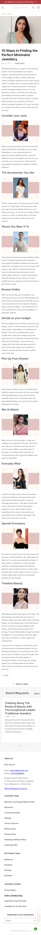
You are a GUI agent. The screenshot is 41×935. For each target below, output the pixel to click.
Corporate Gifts (10, 845)
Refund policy (10, 829)
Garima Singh (20, 63)
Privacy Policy (10, 834)
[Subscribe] (34, 920)
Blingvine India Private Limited (22, 930)
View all (36, 693)
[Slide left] (15, 745)
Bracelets (8, 875)
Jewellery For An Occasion (15, 906)
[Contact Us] (35, 929)
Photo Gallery (10, 890)
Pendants (8, 865)
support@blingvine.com (18, 770)
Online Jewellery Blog (13, 895)
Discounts (8, 807)
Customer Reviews (12, 813)
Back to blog (22, 684)
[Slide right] (25, 745)
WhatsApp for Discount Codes (39, 917)
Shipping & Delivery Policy (15, 839)
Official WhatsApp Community (15, 789)
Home (4, 14)
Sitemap (7, 818)
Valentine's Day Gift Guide (15, 901)
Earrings (7, 870)
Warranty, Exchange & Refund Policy (19, 802)
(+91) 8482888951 (17, 773)
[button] (2, 7)
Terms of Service (11, 823)
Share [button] (6, 675)
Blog (10, 14)
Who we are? (9, 764)
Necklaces (8, 859)
